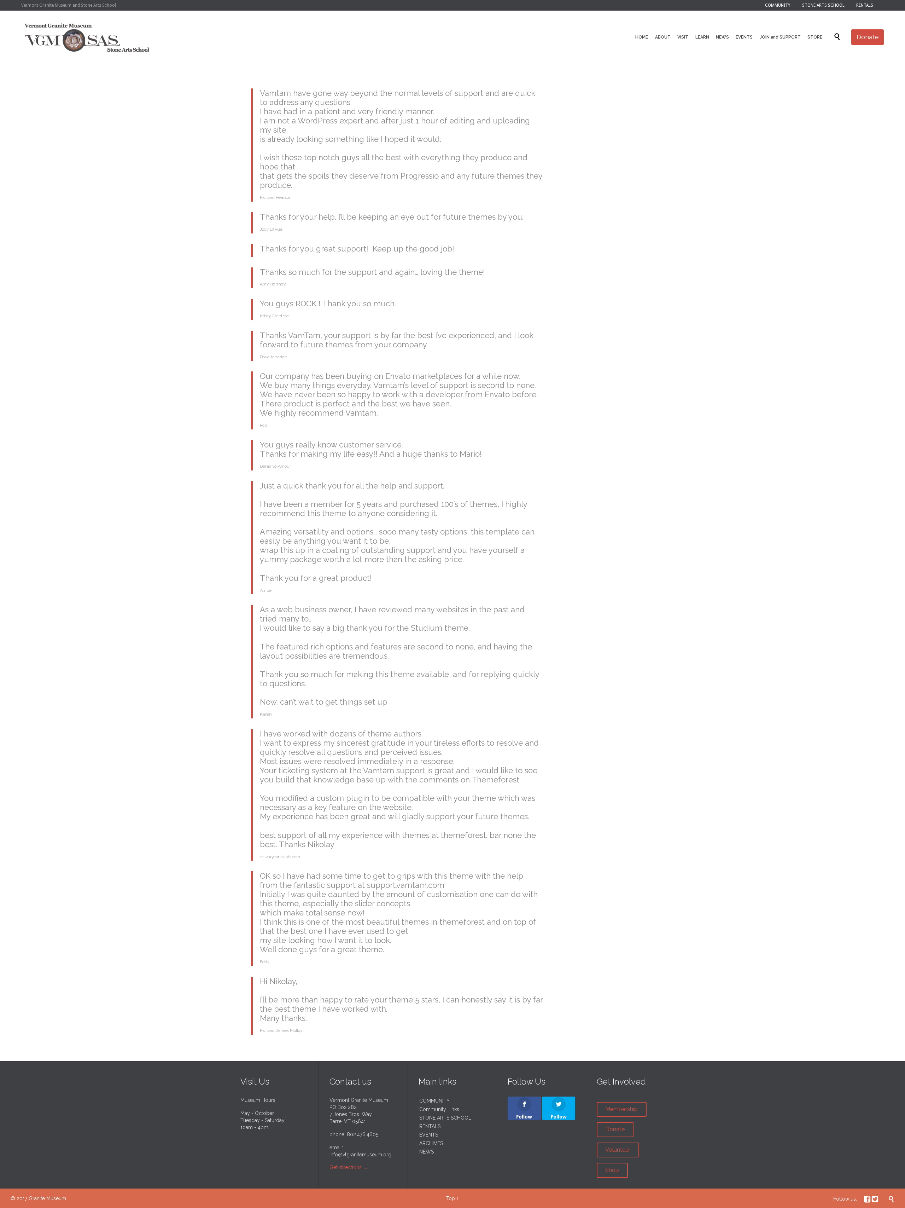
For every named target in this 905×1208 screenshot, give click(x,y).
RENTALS (429, 1126)
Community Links (439, 1109)
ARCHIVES (431, 1143)
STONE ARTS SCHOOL (445, 1118)
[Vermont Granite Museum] (87, 37)
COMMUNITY (434, 1101)
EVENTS (428, 1135)
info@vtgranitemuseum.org (360, 1154)
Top (450, 1198)
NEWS (426, 1152)
